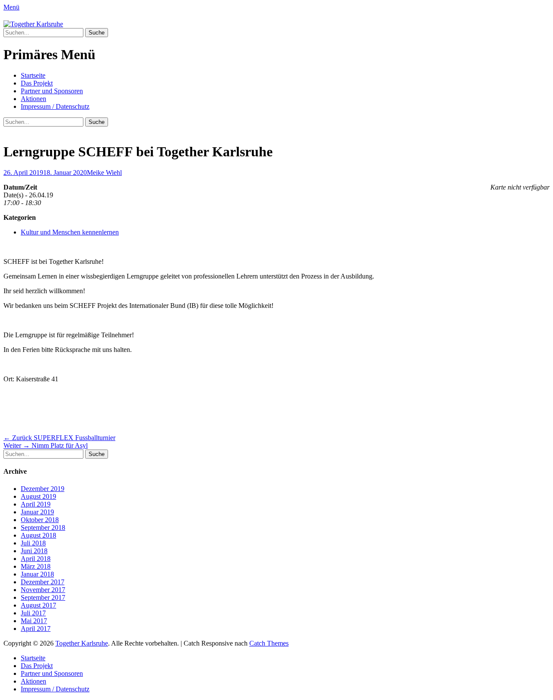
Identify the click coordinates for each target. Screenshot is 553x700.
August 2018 (38, 535)
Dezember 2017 (42, 582)
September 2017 (43, 597)
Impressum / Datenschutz (55, 106)
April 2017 (36, 628)
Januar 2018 (37, 574)
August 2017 (38, 605)
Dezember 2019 (42, 488)
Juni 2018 (34, 550)
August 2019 (38, 496)
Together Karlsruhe (81, 643)
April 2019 (36, 504)
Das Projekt (37, 83)
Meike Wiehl (104, 172)
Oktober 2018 (40, 519)
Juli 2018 (33, 543)
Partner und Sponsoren (52, 91)
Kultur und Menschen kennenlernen (70, 232)
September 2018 (43, 527)
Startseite (33, 75)
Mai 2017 (34, 620)
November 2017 (43, 589)
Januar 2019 (37, 512)
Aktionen (33, 98)
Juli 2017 (33, 613)
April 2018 (36, 558)
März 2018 (36, 566)
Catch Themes (269, 643)
